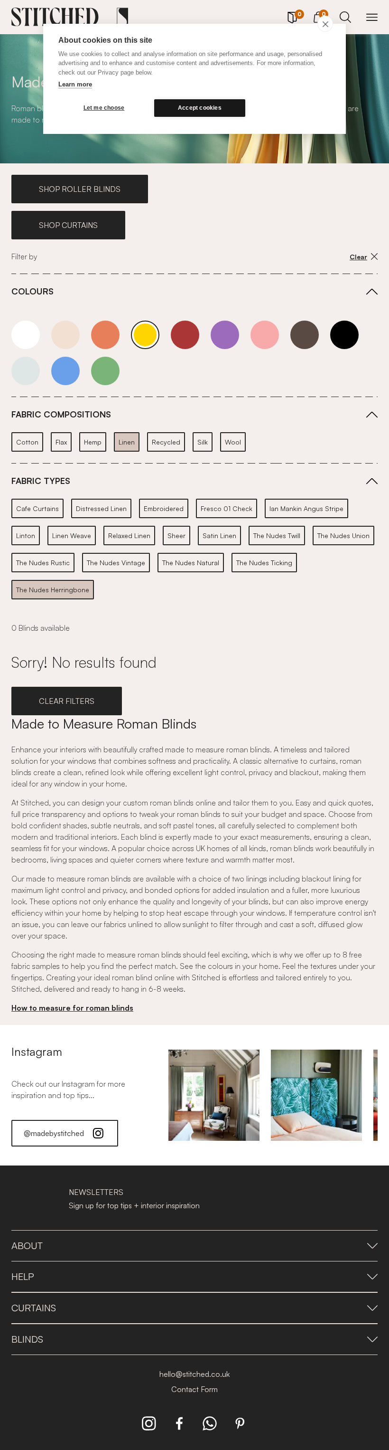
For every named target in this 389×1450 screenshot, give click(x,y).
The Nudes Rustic (43, 563)
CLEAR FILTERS (66, 701)
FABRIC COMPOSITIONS (61, 414)
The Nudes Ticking (264, 563)
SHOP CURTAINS (68, 225)
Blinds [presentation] (27, 1339)
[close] (325, 24)
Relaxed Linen (129, 535)
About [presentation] (27, 1245)
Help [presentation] (22, 1276)
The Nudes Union (343, 535)
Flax (61, 442)
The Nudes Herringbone (52, 590)
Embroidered (164, 508)
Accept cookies (200, 107)
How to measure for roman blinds (72, 1008)
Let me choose (104, 107)
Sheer (176, 535)
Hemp (93, 442)
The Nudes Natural (190, 563)
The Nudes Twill (276, 535)
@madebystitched (54, 1133)
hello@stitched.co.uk (194, 1374)
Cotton (27, 442)
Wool (233, 442)
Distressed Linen (101, 508)
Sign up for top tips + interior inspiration (134, 1205)
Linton (25, 535)
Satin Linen (219, 535)
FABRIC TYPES (40, 480)
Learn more (75, 84)
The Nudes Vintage (116, 563)
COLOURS (32, 291)
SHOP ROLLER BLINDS (79, 189)
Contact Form (194, 1389)
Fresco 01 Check (226, 508)
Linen (127, 442)
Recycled (166, 442)
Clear (358, 257)
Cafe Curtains (37, 508)
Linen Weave (71, 535)
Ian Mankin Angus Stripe (306, 508)
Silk (202, 442)
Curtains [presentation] (33, 1308)
